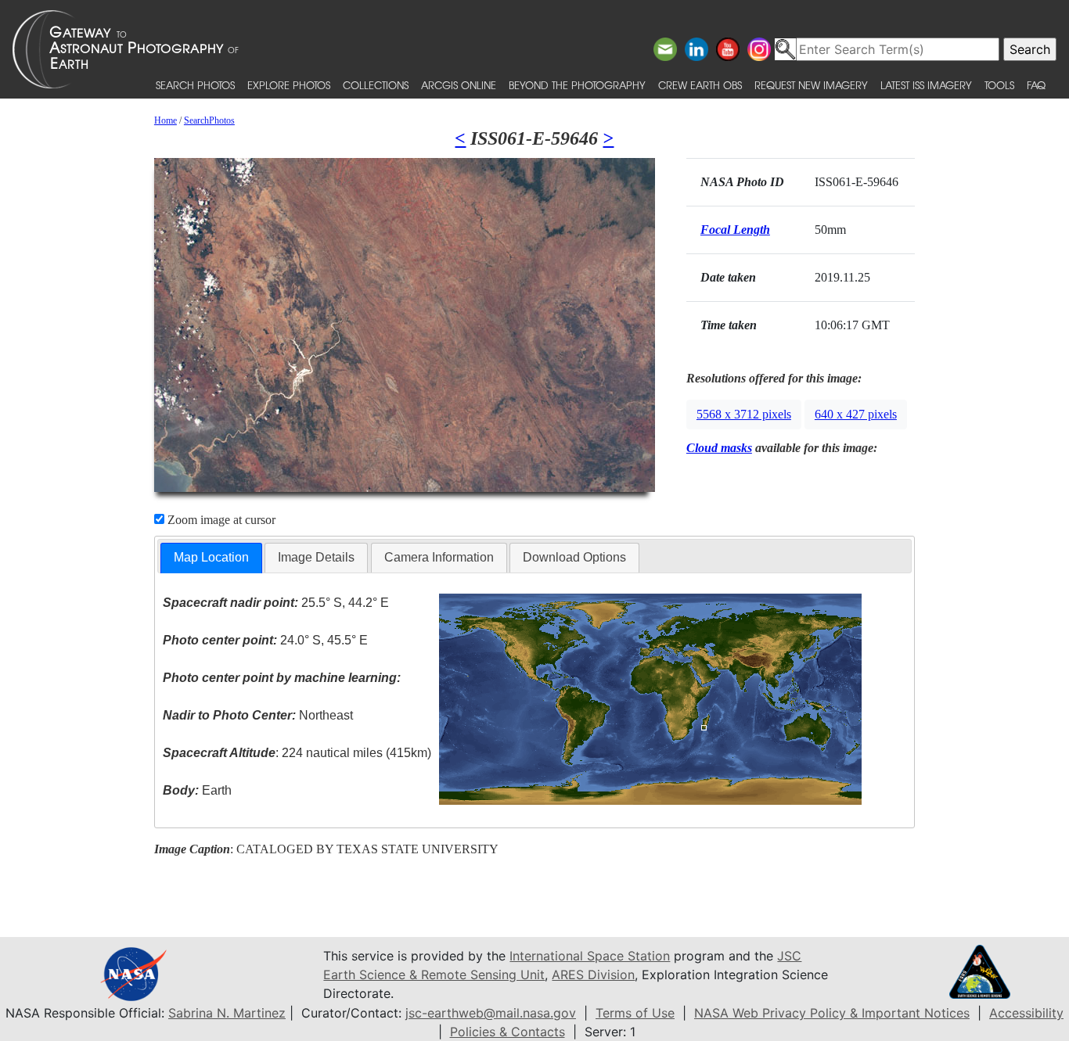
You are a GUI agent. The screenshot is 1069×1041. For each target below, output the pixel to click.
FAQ (1036, 84)
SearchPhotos (209, 120)
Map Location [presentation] (211, 557)
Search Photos (195, 84)
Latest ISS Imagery (926, 84)
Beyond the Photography (577, 84)
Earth (197, 790)
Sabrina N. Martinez (227, 1013)
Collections (376, 84)
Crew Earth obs (700, 84)
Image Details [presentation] (316, 557)
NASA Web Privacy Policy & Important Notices (832, 1013)
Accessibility (1026, 1013)
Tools (999, 84)
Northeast (258, 715)
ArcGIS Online (458, 84)
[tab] (211, 558)
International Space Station (589, 956)
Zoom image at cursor (219, 519)
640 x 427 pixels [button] (856, 414)
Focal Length (735, 229)
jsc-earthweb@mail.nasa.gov (490, 1013)
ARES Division (593, 974)
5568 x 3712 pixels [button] (743, 414)
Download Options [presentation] (574, 557)
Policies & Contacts (507, 1031)
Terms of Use (635, 1013)
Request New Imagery (811, 84)
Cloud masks (719, 447)
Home (165, 120)
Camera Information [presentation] (439, 557)
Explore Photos (288, 84)
